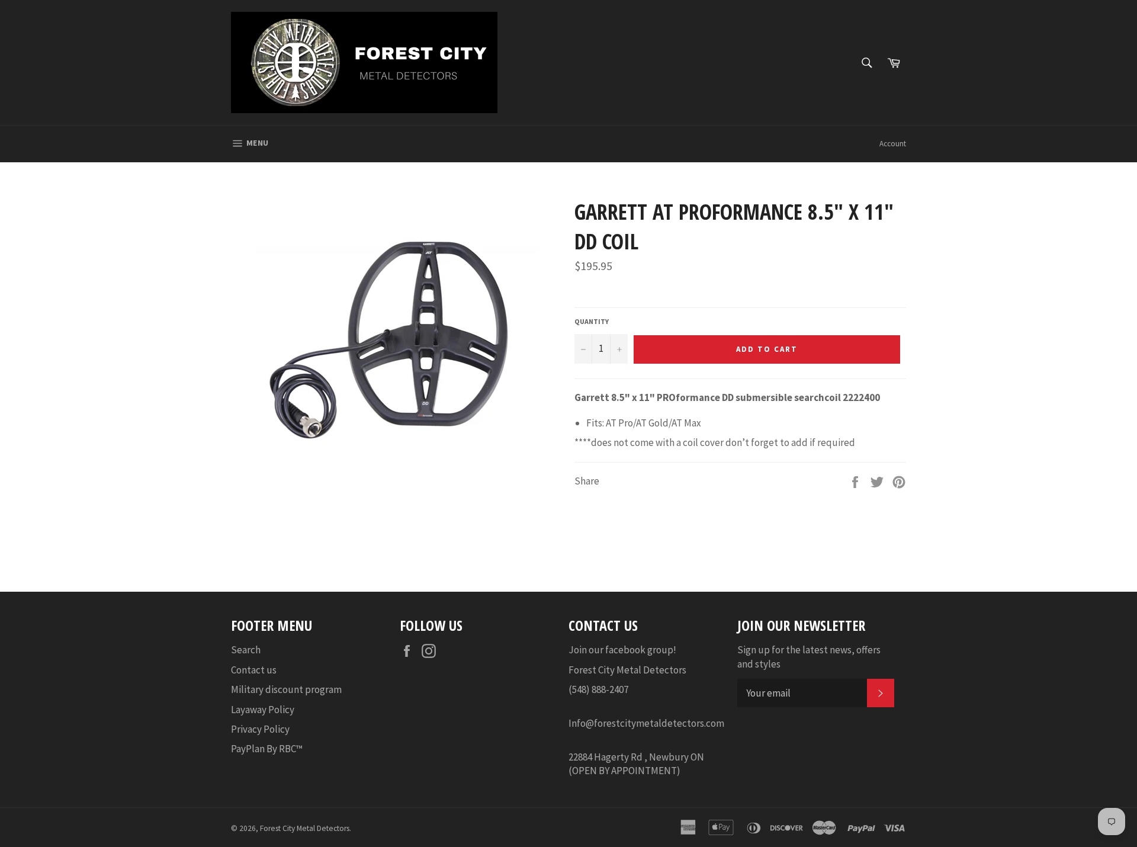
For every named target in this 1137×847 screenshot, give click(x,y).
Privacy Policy (260, 729)
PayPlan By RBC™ (267, 748)
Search (246, 649)
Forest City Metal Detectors (304, 828)
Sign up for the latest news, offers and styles (809, 656)
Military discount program (286, 689)
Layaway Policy (262, 709)
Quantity (591, 321)
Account (892, 144)
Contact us (254, 669)
